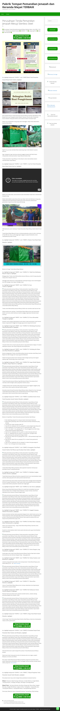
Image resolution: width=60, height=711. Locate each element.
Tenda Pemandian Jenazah (9, 700)
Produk (7, 14)
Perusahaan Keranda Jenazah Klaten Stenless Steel (13, 701)
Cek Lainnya (13, 662)
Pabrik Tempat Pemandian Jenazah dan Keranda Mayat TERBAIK (28, 5)
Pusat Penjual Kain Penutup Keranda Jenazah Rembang (14, 703)
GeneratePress (47, 709)
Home (2, 14)
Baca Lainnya (17, 563)
